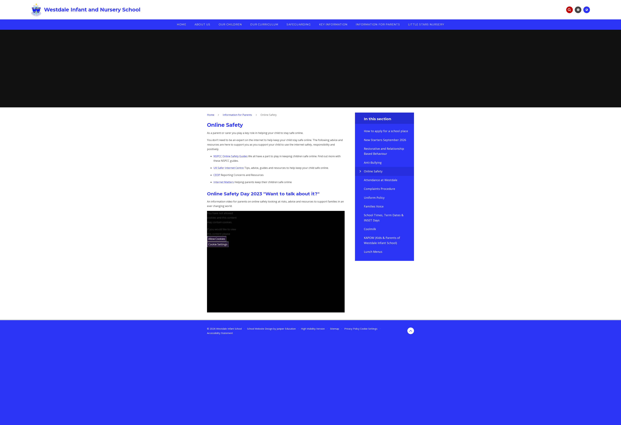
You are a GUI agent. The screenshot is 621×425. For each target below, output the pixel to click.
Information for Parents (237, 115)
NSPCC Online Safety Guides (230, 156)
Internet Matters (223, 182)
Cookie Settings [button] (368, 328)
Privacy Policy (352, 328)
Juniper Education (286, 328)
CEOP (216, 175)
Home (210, 115)
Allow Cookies (216, 239)
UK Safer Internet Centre (228, 168)
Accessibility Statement (220, 333)
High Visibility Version (313, 328)
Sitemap (334, 328)
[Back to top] (410, 330)
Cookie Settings (217, 244)
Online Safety (269, 115)
